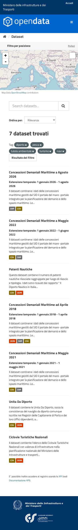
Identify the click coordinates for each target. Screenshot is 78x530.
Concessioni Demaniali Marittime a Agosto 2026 (38, 174)
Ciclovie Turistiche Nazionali (28, 437)
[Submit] (63, 105)
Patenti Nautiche (20, 269)
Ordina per (15, 120)
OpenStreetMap (18, 92)
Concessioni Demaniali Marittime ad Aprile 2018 (38, 306)
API (60, 476)
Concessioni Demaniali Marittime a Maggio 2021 (39, 355)
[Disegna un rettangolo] (72, 56)
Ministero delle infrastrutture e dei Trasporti (24, 7)
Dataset (17, 36)
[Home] (4, 36)
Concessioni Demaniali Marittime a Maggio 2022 (39, 222)
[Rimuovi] (26, 145)
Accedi (69, 3)
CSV (19, 208)
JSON (19, 292)
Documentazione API (19, 480)
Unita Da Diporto (20, 401)
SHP (12, 208)
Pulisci (71, 46)
